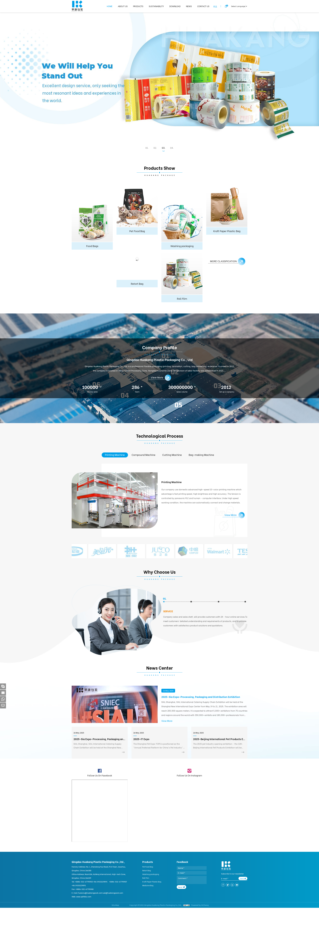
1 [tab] (147, 148)
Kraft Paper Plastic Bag (151, 881)
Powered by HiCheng (200, 905)
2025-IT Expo (141, 739)
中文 (215, 6)
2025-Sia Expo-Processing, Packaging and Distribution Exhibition (200, 696)
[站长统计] (186, 905)
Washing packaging (150, 874)
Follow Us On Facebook (99, 775)
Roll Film (145, 878)
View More (166, 721)
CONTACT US (203, 6)
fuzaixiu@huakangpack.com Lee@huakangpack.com (100, 892)
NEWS (189, 6)
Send (180, 887)
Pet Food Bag (147, 866)
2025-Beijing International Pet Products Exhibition (219, 739)
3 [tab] (164, 148)
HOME (109, 6)
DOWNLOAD (175, 6)
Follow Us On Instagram (189, 775)
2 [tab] (155, 148)
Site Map (115, 905)
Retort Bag (146, 870)
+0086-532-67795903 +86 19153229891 (91, 881)
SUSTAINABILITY (156, 6)
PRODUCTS (138, 6)
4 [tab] (172, 148)
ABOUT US (123, 6)
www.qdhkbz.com (83, 896)
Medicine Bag (147, 885)
